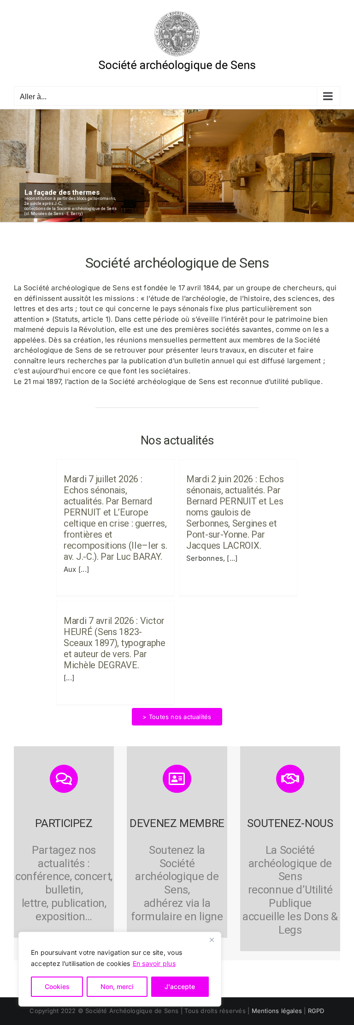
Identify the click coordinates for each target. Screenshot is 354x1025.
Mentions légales (277, 1010)
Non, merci (117, 986)
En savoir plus (154, 963)
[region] (119, 969)
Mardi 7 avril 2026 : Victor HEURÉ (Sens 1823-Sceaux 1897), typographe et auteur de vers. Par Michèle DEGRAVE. (114, 643)
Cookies (57, 986)
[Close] (211, 939)
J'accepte (180, 986)
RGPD (316, 1010)
